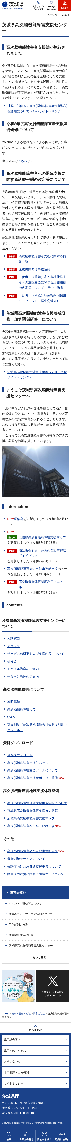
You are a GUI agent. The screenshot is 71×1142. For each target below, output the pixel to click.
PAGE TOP (35, 1029)
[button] (51, 5)
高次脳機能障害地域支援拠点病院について (37, 803)
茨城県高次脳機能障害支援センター (31, 945)
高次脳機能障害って (21, 709)
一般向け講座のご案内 (23, 676)
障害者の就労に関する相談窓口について (35, 874)
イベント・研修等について (25, 903)
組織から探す (62, 1139)
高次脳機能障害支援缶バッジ (27, 763)
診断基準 (13, 701)
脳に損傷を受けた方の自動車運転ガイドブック (42, 553)
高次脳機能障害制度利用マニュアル (42, 584)
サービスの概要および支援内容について (35, 653)
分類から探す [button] (27, 1139)
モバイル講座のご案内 (23, 669)
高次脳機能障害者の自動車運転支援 (32, 568)
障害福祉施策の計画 (21, 935)
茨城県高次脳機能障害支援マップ (42, 537)
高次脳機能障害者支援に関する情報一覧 (42, 259)
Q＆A (11, 717)
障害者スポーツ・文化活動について (31, 914)
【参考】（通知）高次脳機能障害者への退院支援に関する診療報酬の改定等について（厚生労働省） (42, 282)
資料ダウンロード (20, 755)
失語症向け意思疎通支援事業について (34, 866)
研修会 (18, 519)
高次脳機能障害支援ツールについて (32, 770)
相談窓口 (13, 638)
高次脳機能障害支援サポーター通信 (32, 778)
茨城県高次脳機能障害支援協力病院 (32, 810)
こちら (22, 161)
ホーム (5, 1013)
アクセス (13, 646)
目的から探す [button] (44, 1139)
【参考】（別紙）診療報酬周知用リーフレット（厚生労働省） (42, 298)
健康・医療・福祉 (21, 1013)
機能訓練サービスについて (26, 858)
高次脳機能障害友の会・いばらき (31, 826)
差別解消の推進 (18, 924)
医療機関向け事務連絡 (34, 269)
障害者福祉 (18, 892)
